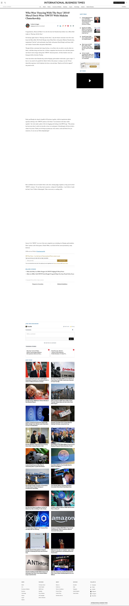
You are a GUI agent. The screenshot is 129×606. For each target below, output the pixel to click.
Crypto (70, 6)
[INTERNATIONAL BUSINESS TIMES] (64, 3)
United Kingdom (76, 591)
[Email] (70, 26)
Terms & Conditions (60, 589)
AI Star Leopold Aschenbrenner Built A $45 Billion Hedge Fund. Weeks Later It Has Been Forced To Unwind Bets (37, 424)
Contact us (58, 586)
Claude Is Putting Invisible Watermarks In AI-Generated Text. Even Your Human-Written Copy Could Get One (37, 573)
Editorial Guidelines (62, 284)
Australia (75, 584)
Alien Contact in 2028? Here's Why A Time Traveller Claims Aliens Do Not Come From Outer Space (62, 402)
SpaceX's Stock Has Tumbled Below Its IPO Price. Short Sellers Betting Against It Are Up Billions (62, 573)
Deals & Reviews (90, 6)
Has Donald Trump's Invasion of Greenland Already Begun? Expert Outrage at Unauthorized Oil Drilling (37, 487)
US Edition (124, 6)
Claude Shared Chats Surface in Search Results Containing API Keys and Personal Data (36, 551)
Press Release (41, 593)
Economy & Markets (57, 6)
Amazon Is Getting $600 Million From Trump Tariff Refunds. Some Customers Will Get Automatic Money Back (62, 529)
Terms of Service (57, 263)
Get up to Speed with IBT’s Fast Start (92, 63)
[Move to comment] (73, 26)
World (44, 6)
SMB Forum (41, 589)
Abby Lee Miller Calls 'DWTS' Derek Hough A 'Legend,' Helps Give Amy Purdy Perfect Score (50, 274)
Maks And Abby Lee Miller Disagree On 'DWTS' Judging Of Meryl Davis (45, 271)
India (74, 586)
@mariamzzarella (40, 251)
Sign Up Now (93, 66)
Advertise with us (59, 595)
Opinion (83, 6)
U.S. (40, 6)
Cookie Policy (58, 593)
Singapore (75, 589)
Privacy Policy (65, 263)
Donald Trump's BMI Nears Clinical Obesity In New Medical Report (87, 38)
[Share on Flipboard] (65, 26)
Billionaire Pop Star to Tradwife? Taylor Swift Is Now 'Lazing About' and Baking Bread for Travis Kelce (62, 551)
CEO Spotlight (41, 595)
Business (65, 6)
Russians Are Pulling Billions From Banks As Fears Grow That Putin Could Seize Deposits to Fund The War (62, 380)
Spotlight (40, 591)
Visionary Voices (42, 584)
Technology (76, 6)
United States (75, 593)
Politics (49, 6)
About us (57, 584)
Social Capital (41, 586)
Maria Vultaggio (35, 24)
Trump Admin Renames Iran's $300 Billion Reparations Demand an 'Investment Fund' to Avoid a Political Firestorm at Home (37, 380)
